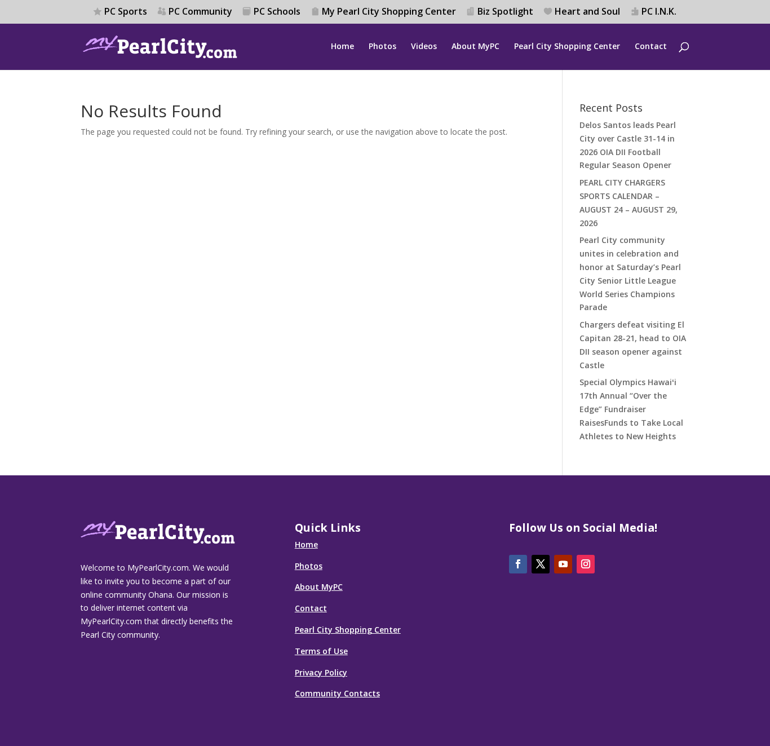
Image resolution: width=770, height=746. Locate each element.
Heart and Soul (587, 12)
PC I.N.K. (658, 12)
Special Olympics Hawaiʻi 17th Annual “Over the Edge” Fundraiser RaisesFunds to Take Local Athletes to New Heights (631, 409)
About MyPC (475, 46)
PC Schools (277, 12)
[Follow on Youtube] (563, 564)
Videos (424, 46)
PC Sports (125, 12)
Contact (651, 46)
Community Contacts (337, 693)
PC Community (200, 12)
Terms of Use (321, 651)
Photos (382, 46)
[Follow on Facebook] (518, 564)
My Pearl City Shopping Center (389, 12)
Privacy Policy (321, 672)
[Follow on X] (541, 564)
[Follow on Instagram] (586, 564)
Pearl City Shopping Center (567, 46)
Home (342, 46)
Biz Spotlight (505, 12)
